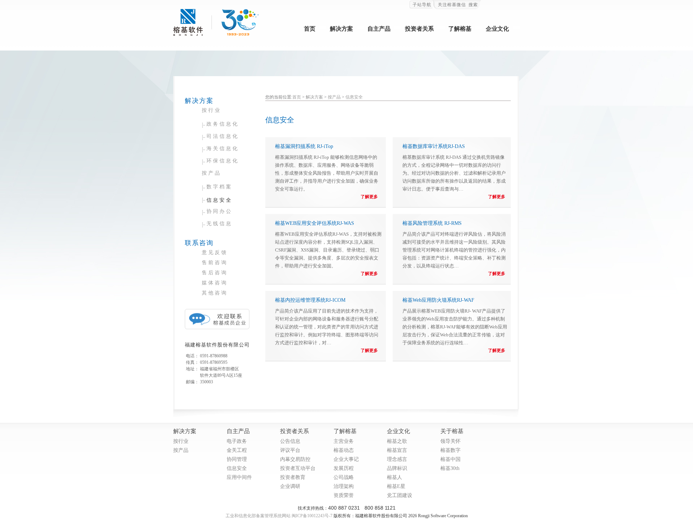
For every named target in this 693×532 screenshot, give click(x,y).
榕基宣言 (397, 450)
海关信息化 (222, 148)
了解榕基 (459, 29)
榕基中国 (450, 459)
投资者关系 (419, 29)
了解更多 (369, 196)
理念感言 (397, 459)
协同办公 (219, 211)
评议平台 (290, 450)
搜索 (473, 4)
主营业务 (344, 441)
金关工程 (237, 450)
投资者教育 (292, 477)
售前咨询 (215, 262)
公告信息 (290, 441)
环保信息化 (222, 160)
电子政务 (237, 441)
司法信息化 (222, 136)
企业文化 (497, 29)
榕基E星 (396, 486)
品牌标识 (397, 468)
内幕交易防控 (295, 459)
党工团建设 (399, 495)
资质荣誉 (344, 495)
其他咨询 (215, 293)
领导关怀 (450, 441)
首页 (309, 29)
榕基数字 (450, 450)
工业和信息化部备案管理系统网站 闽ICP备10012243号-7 (279, 515)
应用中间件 (239, 477)
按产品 (211, 173)
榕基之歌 (397, 441)
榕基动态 (344, 450)
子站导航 (422, 4)
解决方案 (341, 29)
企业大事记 (346, 459)
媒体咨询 (215, 282)
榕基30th (449, 468)
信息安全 (219, 200)
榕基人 (394, 477)
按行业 (211, 110)
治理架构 (344, 486)
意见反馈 (215, 252)
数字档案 (219, 186)
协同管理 (237, 459)
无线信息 (219, 223)
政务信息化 (222, 124)
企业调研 (290, 486)
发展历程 (344, 468)
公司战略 (344, 477)
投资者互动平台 (297, 468)
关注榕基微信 (452, 4)
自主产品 (379, 29)
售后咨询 (215, 272)
